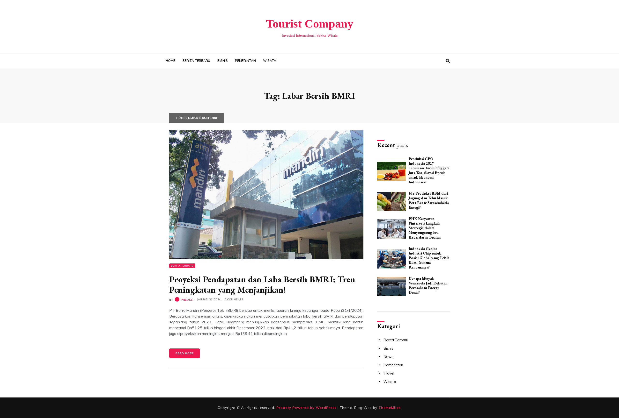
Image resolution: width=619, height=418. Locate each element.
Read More (185, 353)
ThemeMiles (389, 407)
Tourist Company (309, 23)
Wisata (269, 60)
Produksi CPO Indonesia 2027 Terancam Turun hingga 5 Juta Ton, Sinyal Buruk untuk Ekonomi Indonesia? (429, 170)
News (388, 356)
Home (170, 60)
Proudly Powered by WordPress (307, 407)
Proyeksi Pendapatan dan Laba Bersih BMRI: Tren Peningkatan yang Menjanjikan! (262, 284)
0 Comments (234, 299)
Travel (388, 373)
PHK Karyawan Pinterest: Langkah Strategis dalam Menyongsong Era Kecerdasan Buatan (425, 228)
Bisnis (222, 60)
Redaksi (187, 299)
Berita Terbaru (196, 60)
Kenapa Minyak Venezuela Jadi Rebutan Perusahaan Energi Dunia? (428, 285)
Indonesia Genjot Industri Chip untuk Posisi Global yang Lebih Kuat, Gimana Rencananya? (429, 258)
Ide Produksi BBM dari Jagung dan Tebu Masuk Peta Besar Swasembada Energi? (429, 200)
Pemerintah (245, 60)
